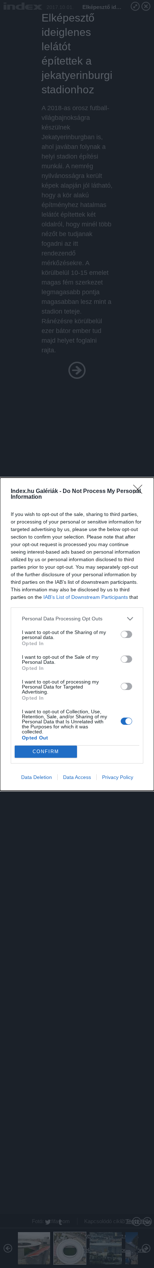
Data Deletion (36, 777)
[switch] (126, 634)
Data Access (77, 777)
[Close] (140, 491)
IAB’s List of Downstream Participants (85, 597)
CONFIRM (46, 751)
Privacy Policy (117, 777)
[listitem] (77, 619)
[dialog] (77, 634)
